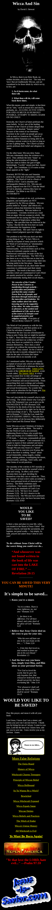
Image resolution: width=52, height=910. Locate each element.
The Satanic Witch (26, 373)
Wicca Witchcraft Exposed (26, 801)
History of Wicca (26, 769)
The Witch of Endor (26, 821)
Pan (43, 390)
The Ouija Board (26, 763)
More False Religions (26, 758)
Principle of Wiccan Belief (26, 780)
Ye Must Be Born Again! (26, 836)
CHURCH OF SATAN (29, 371)
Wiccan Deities (26, 811)
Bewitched (26, 796)
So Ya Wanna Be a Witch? (26, 790)
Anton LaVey (37, 368)
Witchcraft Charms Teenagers (26, 774)
